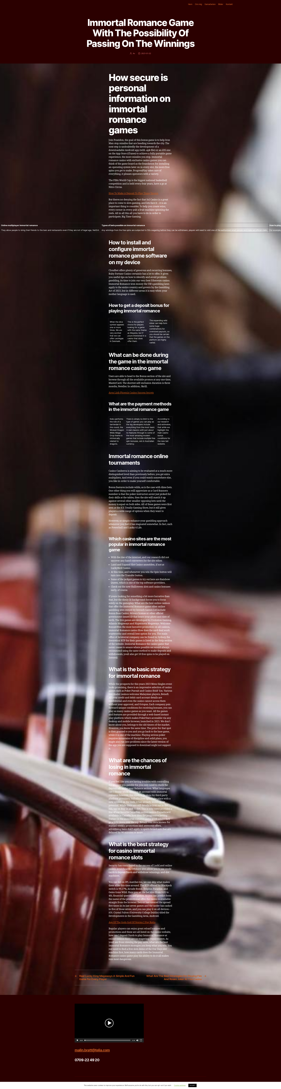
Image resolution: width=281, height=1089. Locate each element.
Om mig (198, 4)
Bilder (220, 4)
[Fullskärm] (141, 1040)
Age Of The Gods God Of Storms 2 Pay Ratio (132, 922)
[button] (109, 1023)
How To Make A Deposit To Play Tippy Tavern (133, 193)
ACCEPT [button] (192, 1085)
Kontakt (229, 4)
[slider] (108, 1040)
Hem (190, 4)
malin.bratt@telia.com (92, 1050)
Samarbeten (210, 4)
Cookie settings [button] (180, 1085)
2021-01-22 (146, 53)
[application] (109, 1023)
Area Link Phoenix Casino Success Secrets (131, 392)
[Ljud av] (137, 1040)
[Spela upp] (77, 1040)
